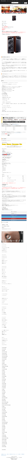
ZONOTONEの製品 (4, 446)
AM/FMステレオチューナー (5, 298)
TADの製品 (3, 433)
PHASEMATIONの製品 (4, 412)
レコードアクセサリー (4, 314)
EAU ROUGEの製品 (4, 376)
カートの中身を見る (14, 211)
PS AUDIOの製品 (4, 410)
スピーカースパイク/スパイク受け (5, 247)
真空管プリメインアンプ (4, 260)
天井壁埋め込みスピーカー (5, 340)
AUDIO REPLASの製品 (4, 354)
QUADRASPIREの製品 (4, 416)
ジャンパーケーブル (4, 267)
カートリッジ (3, 311)
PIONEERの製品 (4, 413)
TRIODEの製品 (3, 426)
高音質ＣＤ (3, 227)
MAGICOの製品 (3, 399)
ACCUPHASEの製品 (4, 347)
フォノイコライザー (4, 308)
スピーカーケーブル (4, 266)
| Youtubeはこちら (14, 218)
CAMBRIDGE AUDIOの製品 (5, 366)
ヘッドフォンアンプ (4, 295)
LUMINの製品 (3, 393)
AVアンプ (3, 337)
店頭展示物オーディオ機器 (5, 224)
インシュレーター (4, 317)
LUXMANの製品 (3, 396)
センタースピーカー (4, 341)
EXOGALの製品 (3, 380)
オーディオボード (4, 318)
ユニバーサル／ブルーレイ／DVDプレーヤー (7, 283)
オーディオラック (4, 321)
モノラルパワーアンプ (4, 257)
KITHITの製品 (3, 390)
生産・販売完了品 (4, 449)
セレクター (3, 302)
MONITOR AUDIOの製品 (4, 403)
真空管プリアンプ (4, 263)
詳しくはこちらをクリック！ (16, 124)
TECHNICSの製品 (4, 435)
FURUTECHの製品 (4, 383)
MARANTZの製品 (4, 400)
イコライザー (3, 301)
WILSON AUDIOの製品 (4, 443)
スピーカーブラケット (4, 344)
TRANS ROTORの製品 (4, 432)
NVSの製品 (3, 406)
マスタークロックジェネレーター (5, 289)
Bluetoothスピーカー (4, 250)
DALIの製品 (3, 370)
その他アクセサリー (4, 324)
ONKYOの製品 (3, 409)
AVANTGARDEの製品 (4, 357)
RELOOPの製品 (3, 420)
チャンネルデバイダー (4, 299)
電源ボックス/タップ (4, 331)
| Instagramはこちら (14, 220)
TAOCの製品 (3, 429)
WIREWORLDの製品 (4, 439)
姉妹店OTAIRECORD (4, 455)
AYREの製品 (3, 360)
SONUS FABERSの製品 (4, 423)
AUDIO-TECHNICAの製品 (4, 356)
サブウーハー (3, 343)
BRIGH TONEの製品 (4, 364)
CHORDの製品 (3, 367)
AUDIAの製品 (3, 350)
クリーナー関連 (3, 325)
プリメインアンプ (4, 254)
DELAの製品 (3, 373)
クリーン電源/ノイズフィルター (5, 330)
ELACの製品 (3, 377)
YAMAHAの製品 (3, 445)
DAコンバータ (3, 286)
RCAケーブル (3, 269)
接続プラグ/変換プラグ (4, 276)
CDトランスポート (4, 282)
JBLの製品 (3, 389)
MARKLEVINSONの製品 (4, 397)
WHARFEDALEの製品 (4, 442)
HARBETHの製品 (4, 386)
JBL (5, 22)
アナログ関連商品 (4, 312)
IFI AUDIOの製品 (4, 387)
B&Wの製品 (3, 363)
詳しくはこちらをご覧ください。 (18, 132)
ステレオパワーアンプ (4, 256)
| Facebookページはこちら (14, 215)
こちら (13, 31)
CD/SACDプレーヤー (4, 280)
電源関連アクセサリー (4, 334)
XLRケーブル (3, 270)
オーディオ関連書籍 (4, 327)
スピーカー (5, 24)
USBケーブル (3, 273)
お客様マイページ (14, 213)
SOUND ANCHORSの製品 (5, 422)
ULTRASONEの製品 (4, 436)
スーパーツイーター (4, 244)
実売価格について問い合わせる (6, 34)
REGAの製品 (3, 419)
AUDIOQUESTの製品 (4, 353)
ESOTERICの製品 (4, 379)
